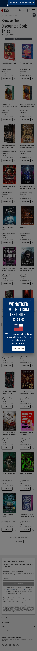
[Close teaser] (8, 5)
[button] (21, 2)
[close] (31, 300)
